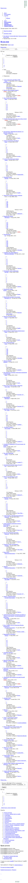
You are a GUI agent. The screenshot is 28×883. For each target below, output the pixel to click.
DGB (18, 657)
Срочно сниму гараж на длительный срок (13, 763)
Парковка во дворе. (8, 289)
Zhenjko (6, 178)
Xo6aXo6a (19, 575)
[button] (3, 54)
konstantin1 (7, 756)
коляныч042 (20, 752)
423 (7, 242)
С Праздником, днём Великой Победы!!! (13, 515)
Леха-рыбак (7, 428)
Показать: (4, 783)
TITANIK (19, 250)
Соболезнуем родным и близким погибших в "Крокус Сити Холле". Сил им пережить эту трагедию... (14, 616)
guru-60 (6, 748)
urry (5, 466)
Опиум (19, 541)
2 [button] (3, 59)
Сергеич (19, 268)
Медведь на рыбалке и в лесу (10, 476)
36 (6, 109)
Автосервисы (6, 397)
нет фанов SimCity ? (8, 652)
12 (6, 152)
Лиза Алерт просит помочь (10, 98)
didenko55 (19, 495)
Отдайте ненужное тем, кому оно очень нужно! (15, 118)
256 (7, 226)
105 (7, 351)
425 (7, 244)
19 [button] (4, 65)
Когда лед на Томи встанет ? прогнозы (12, 385)
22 (6, 590)
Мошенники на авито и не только (11, 297)
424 (7, 243)
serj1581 (6, 272)
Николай (7, 517)
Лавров (6, 635)
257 (7, 228)
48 (6, 418)
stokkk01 (5, 362)
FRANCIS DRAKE (9, 254)
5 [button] (3, 63)
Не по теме (5, 42)
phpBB (11, 861)
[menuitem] (5, 13)
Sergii (9, 44)
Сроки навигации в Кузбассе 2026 (11, 79)
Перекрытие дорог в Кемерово (10, 271)
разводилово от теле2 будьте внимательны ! (14, 330)
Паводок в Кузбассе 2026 (9, 316)
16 (6, 166)
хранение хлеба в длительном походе (12, 686)
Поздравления (6, 234)
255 (7, 225)
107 (7, 354)
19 (6, 170)
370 (7, 207)
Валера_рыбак (20, 631)
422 (7, 241)
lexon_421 (5, 526)
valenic (6, 454)
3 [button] (3, 60)
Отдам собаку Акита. (8, 755)
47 (6, 416)
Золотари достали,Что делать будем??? (12, 465)
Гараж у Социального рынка (10, 717)
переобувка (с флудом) (8, 409)
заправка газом (7, 698)
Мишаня (19, 715)
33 (6, 105)
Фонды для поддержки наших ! (11, 90)
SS (5, 235)
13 (6, 186)
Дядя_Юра (7, 386)
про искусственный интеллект (10, 532)
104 (7, 350)
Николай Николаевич (10, 553)
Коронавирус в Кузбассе (9, 634)
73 (6, 646)
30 (6, 504)
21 (6, 588)
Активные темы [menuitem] (7, 33)
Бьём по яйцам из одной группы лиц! (12, 726)
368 (7, 204)
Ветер (18, 695)
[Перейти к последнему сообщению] (21, 95)
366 (7, 202)
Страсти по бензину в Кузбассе (11, 140)
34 (6, 107)
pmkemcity (19, 213)
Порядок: (14, 784)
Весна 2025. (6, 552)
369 (7, 205)
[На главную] (12, 4)
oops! (12, 44)
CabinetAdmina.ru (18, 864)
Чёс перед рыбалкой (8, 453)
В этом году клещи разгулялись (11, 159)
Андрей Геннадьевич (10, 597)
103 (7, 349)
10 (6, 149)
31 (6, 505)
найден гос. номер (7, 747)
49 (6, 419)
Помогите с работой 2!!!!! (9, 578)
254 (7, 224)
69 (6, 640)
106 (7, 353)
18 (6, 169)
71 (6, 643)
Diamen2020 (20, 174)
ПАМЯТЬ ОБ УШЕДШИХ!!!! (10, 252)
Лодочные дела (7, 82)
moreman (5, 670)
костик (19, 156)
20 (6, 587)
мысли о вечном (7, 360)
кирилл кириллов (21, 760)
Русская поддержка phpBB (7, 867)
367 (7, 203)
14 (6, 187)
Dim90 (18, 192)
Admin (5, 91)
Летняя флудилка (7, 177)
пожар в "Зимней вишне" (9, 596)
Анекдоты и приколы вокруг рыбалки (12, 195)
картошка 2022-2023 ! (8, 739)
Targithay (19, 424)
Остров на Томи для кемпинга (10, 544)
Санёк (4, 718)
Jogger (6, 160)
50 (6, 420)
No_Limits (7, 410)
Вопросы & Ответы (8, 216)
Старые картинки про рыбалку (11, 771)
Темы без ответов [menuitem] (7, 31)
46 (6, 415)
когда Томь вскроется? (8, 342)
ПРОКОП (7, 217)
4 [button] (3, 62)
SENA (18, 474)
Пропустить (3, 8)
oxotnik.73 (19, 441)
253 (7, 222)
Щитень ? (5, 709)
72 (6, 644)
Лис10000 (7, 579)
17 (6, 168)
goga (6, 478)
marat (6, 99)
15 (6, 165)
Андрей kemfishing (21, 722)
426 (7, 246)
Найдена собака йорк (8, 660)
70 (6, 642)
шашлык (5, 566)
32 (6, 104)
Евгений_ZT (8, 298)
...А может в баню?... (8, 427)
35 (6, 108)
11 (6, 151)
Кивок (5, 290)
